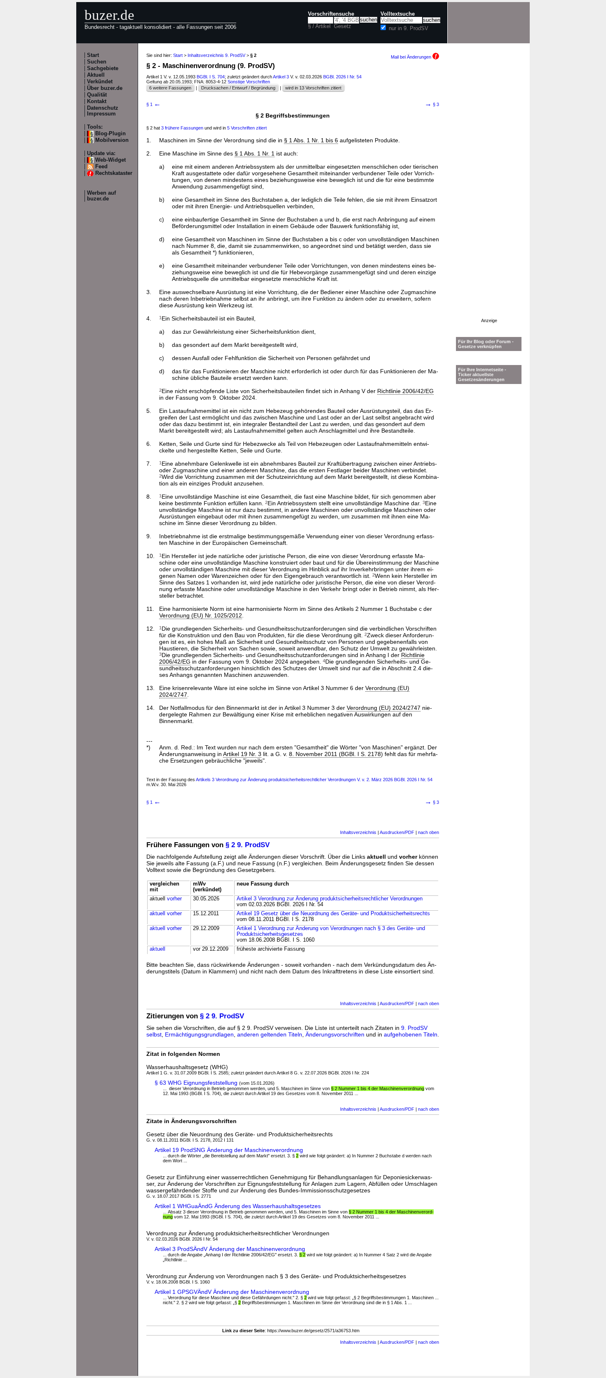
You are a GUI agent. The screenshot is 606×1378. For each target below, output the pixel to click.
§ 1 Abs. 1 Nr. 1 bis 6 (311, 140)
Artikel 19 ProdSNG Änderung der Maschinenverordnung (229, 1150)
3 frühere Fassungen (182, 127)
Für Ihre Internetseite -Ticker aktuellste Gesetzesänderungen (482, 374)
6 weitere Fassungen (170, 87)
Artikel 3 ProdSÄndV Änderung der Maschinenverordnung (230, 1249)
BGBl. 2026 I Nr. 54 (342, 76)
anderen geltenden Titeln (269, 1034)
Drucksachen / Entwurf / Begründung (238, 87)
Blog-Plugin (110, 134)
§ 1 (153, 104)
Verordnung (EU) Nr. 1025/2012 (200, 615)
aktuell (157, 913)
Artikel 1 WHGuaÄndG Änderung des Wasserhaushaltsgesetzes (238, 1206)
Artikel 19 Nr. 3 (242, 754)
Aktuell (96, 75)
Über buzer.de (104, 88)
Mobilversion (112, 140)
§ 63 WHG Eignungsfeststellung (196, 1082)
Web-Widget (110, 160)
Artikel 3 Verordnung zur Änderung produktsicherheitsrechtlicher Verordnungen (330, 899)
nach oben (428, 832)
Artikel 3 (281, 76)
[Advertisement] (489, 194)
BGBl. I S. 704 (211, 76)
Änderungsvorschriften (334, 1034)
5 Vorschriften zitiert (247, 127)
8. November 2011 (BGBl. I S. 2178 (335, 754)
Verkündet (100, 82)
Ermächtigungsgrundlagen (199, 1034)
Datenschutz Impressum (102, 111)
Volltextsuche (398, 14)
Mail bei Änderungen (411, 56)
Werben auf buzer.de (101, 196)
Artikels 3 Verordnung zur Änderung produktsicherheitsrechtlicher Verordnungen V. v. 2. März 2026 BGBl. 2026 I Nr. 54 (314, 779)
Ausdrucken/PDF (397, 832)
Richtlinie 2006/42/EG (405, 391)
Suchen (96, 62)
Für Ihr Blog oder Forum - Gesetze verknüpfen (486, 344)
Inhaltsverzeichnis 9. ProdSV (216, 55)
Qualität (97, 95)
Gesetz (342, 26)
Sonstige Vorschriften (249, 81)
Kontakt (96, 101)
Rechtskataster (113, 173)
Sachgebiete (102, 68)
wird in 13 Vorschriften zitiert (313, 87)
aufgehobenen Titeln (410, 1034)
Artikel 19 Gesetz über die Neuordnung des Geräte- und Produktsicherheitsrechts (333, 913)
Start (93, 55)
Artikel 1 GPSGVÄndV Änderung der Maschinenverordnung (232, 1291)
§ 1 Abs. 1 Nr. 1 (255, 153)
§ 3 (432, 104)
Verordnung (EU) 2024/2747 (383, 707)
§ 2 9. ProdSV (247, 845)
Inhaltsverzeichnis (358, 832)
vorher (174, 899)
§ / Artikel (319, 26)
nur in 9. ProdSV (408, 28)
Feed (101, 167)
